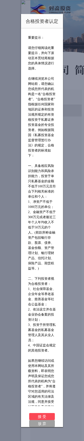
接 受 (42, 416)
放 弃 (42, 423)
